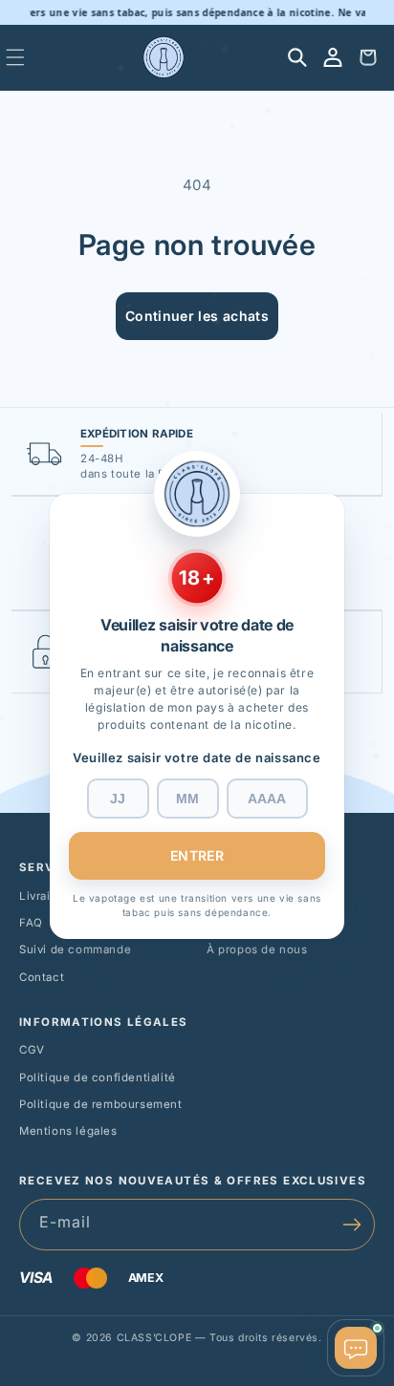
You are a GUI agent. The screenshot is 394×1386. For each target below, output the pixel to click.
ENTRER (197, 855)
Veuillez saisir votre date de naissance (196, 757)
